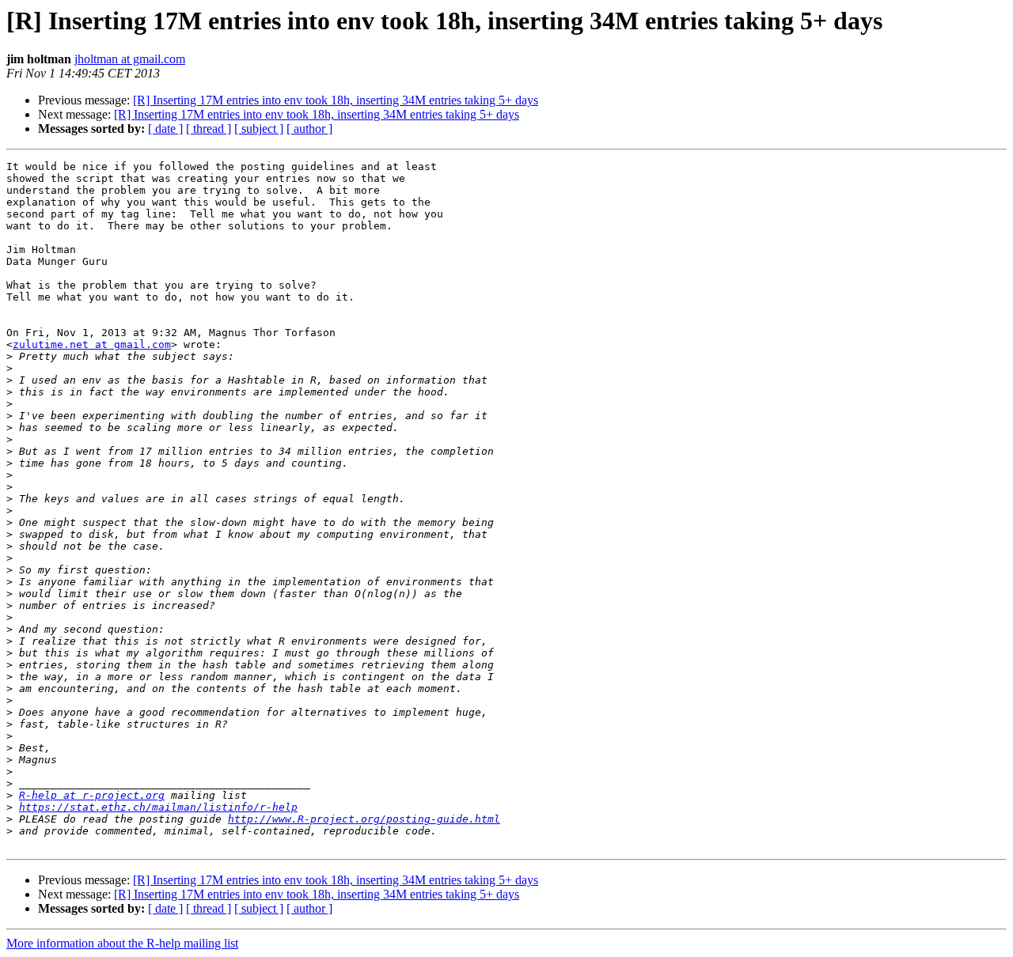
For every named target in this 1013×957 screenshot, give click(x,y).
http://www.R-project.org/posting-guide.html (364, 819)
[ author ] (309, 128)
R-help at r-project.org (92, 795)
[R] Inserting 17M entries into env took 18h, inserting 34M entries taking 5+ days (335, 100)
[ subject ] (258, 128)
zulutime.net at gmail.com (92, 344)
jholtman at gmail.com (129, 59)
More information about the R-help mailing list (122, 943)
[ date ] (165, 128)
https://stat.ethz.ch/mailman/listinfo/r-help (158, 807)
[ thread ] (208, 128)
